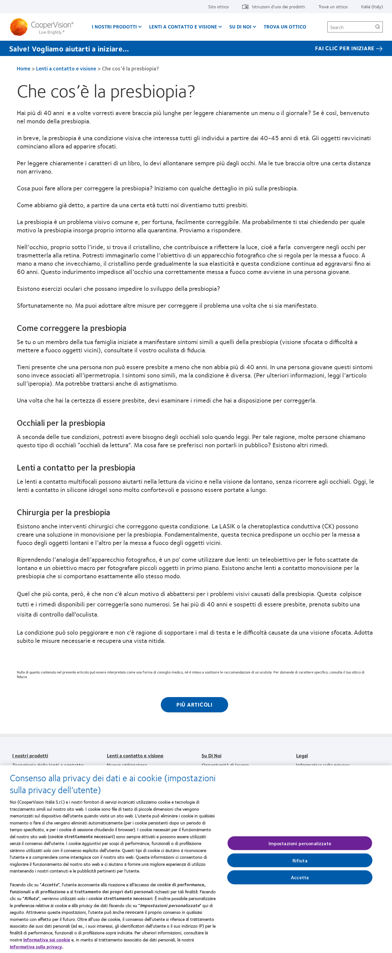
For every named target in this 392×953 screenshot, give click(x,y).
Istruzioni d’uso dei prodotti (278, 6)
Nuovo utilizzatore (127, 765)
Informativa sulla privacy (323, 765)
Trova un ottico (333, 6)
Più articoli (194, 704)
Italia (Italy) (372, 6)
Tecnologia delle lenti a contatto (48, 765)
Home (23, 68)
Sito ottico (218, 6)
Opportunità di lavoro (225, 765)
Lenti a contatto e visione (183, 26)
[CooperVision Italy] (44, 27)
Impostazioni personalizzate (300, 843)
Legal (302, 755)
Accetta (300, 877)
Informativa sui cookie (46, 939)
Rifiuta (299, 860)
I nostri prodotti (114, 26)
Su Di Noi (240, 26)
